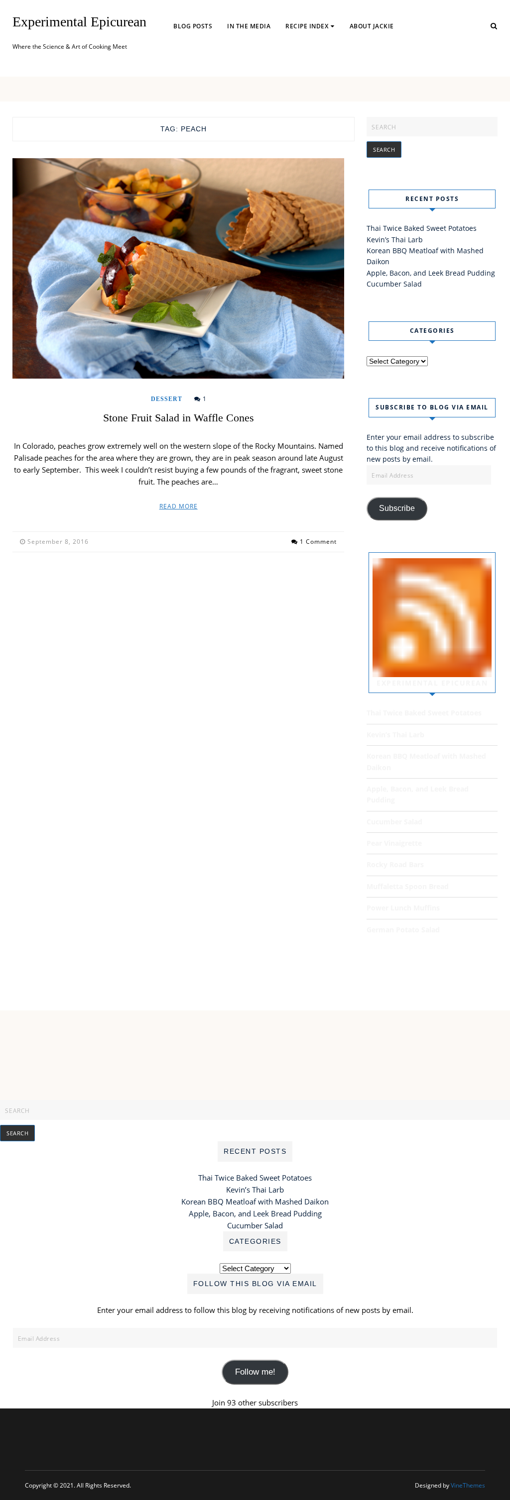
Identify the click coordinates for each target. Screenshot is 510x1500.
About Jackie (372, 26)
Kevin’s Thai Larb (395, 239)
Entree (303, 58)
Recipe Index (306, 26)
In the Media (248, 26)
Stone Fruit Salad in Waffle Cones (178, 417)
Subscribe (397, 508)
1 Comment (318, 541)
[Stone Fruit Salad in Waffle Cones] (178, 268)
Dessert (166, 399)
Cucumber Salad (394, 284)
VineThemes (468, 1485)
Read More (178, 506)
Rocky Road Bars (395, 864)
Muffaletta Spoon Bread (408, 886)
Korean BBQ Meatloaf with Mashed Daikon (255, 1201)
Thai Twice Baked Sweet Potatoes (422, 228)
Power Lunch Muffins (403, 907)
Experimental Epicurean (79, 22)
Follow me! (255, 1372)
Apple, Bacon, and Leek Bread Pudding (431, 273)
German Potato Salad (403, 929)
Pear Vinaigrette (394, 843)
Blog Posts (192, 26)
